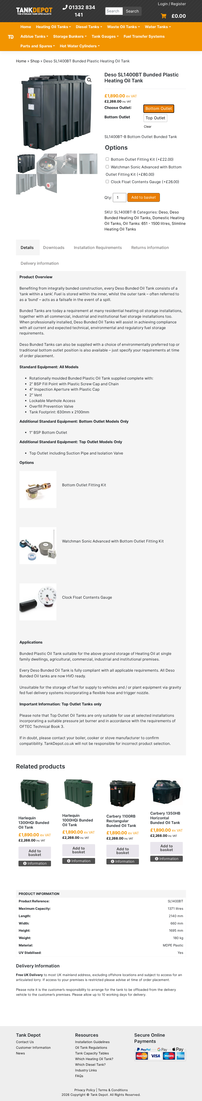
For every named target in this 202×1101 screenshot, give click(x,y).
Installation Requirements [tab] (98, 247)
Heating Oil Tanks (52, 26)
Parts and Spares (36, 46)
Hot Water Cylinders (78, 46)
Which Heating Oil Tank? (94, 1059)
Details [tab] (27, 247)
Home (25, 26)
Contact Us (25, 1042)
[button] (89, 80)
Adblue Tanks (33, 36)
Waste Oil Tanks (122, 26)
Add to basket (143, 197)
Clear (148, 126)
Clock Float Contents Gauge (145, 181)
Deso (163, 212)
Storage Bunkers (68, 36)
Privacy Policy (84, 1090)
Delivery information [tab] (40, 263)
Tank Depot (99, 1095)
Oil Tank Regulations (91, 1047)
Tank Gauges (104, 36)
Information (37, 863)
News (20, 1053)
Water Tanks (156, 26)
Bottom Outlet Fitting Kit (142, 159)
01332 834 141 (81, 11)
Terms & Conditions (113, 1090)
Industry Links (86, 1070)
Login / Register (172, 3)
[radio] (159, 108)
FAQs (79, 1076)
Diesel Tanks (87, 26)
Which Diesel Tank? (90, 1064)
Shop (34, 61)
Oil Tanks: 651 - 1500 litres (146, 223)
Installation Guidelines (92, 1042)
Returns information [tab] (150, 247)
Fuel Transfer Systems (144, 36)
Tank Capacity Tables (92, 1053)
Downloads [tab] (54, 247)
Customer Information (33, 1047)
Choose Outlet (117, 107)
